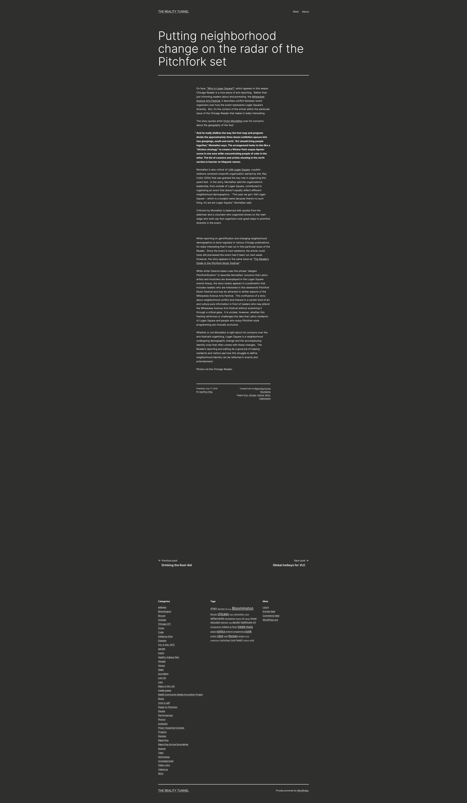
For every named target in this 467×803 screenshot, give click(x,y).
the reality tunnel (173, 11)
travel (233, 640)
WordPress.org (270, 620)
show (247, 636)
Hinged (161, 661)
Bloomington (164, 611)
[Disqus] (233, 443)
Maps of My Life (166, 686)
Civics (161, 628)
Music (161, 698)
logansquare (265, 398)
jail (231, 627)
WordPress (302, 790)
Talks (160, 752)
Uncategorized (165, 761)
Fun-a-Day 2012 (166, 644)
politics (221, 631)
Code (161, 632)
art (226, 609)
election (224, 622)
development (230, 619)
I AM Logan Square (239, 169)
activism (221, 609)
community (239, 614)
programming (239, 632)
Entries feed (269, 611)
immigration (215, 627)
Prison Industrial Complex (171, 728)
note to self (164, 703)
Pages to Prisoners (167, 707)
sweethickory (215, 640)
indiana (225, 627)
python (213, 636)
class (231, 614)
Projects (162, 732)
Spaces (162, 748)
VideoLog (163, 769)
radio (226, 636)
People (161, 711)
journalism (163, 673)
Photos (161, 719)
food (230, 623)
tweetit (239, 640)
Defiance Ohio (165, 636)
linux (234, 627)
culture (246, 614)
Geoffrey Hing (205, 392)
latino (267, 395)
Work (296, 11)
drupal (253, 618)
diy (243, 619)
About (305, 11)
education (215, 622)
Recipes (162, 736)
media (241, 626)
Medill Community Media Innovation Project (180, 694)
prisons (229, 631)
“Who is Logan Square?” (220, 88)
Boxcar (161, 615)
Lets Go (162, 678)
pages (213, 631)
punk (248, 631)
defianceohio (217, 618)
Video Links (164, 765)
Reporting (163, 740)
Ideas (161, 669)
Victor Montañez (233, 121)
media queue (164, 690)
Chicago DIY (164, 624)
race (220, 636)
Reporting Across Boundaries (173, 744)
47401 (213, 608)
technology (164, 757)
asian (229, 609)
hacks (161, 653)
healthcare (246, 622)
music (249, 626)
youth (252, 640)
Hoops (161, 665)
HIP (254, 622)
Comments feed (271, 615)
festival (260, 395)
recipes (241, 636)
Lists (160, 682)
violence (246, 640)
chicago (252, 395)
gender (161, 649)
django (247, 619)
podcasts (163, 723)
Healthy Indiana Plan (168, 657)
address (162, 607)
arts (246, 395)
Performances (165, 715)
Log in (266, 607)
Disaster (162, 640)
